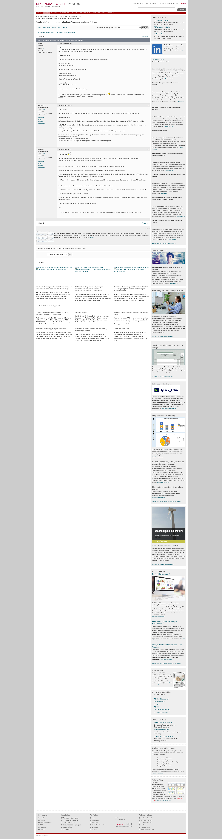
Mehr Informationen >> (158, 457)
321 (44, 110)
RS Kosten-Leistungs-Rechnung (164, 736)
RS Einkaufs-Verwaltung (161, 729)
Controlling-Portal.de (146, 820)
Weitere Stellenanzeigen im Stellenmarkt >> (164, 243)
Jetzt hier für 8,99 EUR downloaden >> (163, 564)
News (39, 13)
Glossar (110, 13)
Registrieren (47, 27)
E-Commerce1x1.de (146, 822)
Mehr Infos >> (169, 79)
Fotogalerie (41, 123)
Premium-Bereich (150, 3)
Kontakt (42, 818)
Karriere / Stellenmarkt (81, 13)
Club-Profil (41, 117)
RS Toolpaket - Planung (161, 20)
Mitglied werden (138, 3)
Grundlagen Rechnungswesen (67, 16)
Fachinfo (54, 13)
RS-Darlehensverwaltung (162, 709)
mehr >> (92, 237)
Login (184, 3)
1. (148, 43)
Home (38, 16)
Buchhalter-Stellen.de (146, 818)
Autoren (161, 3)
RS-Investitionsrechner (161, 712)
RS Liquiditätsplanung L (161, 574)
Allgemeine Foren (51, 16)
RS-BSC (156, 707)
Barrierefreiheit (68, 822)
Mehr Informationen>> (167, 659)
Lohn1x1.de (143, 825)
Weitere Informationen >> (169, 408)
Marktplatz (64, 13)
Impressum (67, 829)
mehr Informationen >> (158, 773)
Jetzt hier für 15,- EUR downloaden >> (163, 376)
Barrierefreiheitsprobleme (99, 825)
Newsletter (95, 827)
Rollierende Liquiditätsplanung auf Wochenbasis (164, 622)
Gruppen (40, 121)
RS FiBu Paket (158, 34)
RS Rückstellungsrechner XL (163, 722)
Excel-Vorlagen (99, 13)
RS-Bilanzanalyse (159, 702)
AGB (41, 825)
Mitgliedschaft (95, 820)
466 (44, 154)
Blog (39, 119)
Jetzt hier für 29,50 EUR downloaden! (162, 336)
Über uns (42, 820)
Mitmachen (95, 822)
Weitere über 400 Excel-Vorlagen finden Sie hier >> (166, 501)
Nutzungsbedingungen (71, 825)
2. (148, 105)
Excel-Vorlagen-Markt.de (147, 829)
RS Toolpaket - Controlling (162, 27)
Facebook (43, 827)
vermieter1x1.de (145, 827)
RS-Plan (156, 704)
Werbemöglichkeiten (45, 822)
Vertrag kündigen (70, 818)
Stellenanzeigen (158, 59)
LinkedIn (42, 829)
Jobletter (94, 829)
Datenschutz (67, 827)
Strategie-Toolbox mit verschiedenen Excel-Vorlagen (168, 645)
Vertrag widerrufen (71, 820)
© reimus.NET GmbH (42, 835)
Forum (46, 13)
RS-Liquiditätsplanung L (161, 699)
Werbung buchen (172, 3)
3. (148, 149)
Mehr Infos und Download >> (163, 800)
